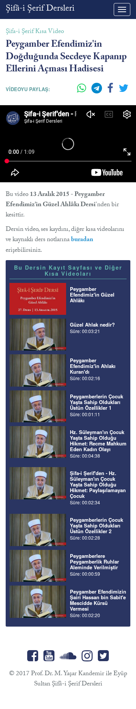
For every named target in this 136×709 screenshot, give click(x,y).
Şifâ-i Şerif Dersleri (40, 9)
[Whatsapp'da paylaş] (82, 91)
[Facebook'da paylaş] (111, 91)
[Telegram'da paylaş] (97, 91)
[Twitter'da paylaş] (123, 91)
